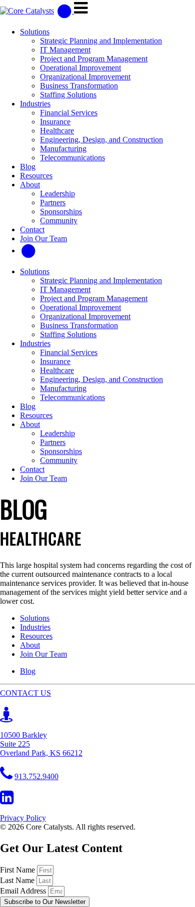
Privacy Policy (23, 818)
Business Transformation (79, 85)
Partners (53, 202)
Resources (36, 175)
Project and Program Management (94, 58)
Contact (32, 229)
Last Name (18, 880)
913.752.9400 (36, 776)
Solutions (35, 31)
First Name (18, 870)
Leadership (57, 193)
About (30, 184)
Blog (28, 166)
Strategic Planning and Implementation (101, 40)
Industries (35, 103)
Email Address (24, 891)
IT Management (65, 49)
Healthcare (57, 130)
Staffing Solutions (68, 94)
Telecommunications (72, 157)
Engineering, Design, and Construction (101, 139)
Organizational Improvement (85, 76)
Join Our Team (43, 238)
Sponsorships (61, 211)
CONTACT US (25, 693)
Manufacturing (63, 148)
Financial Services (69, 112)
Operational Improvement (80, 67)
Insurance (55, 121)
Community (59, 220)
